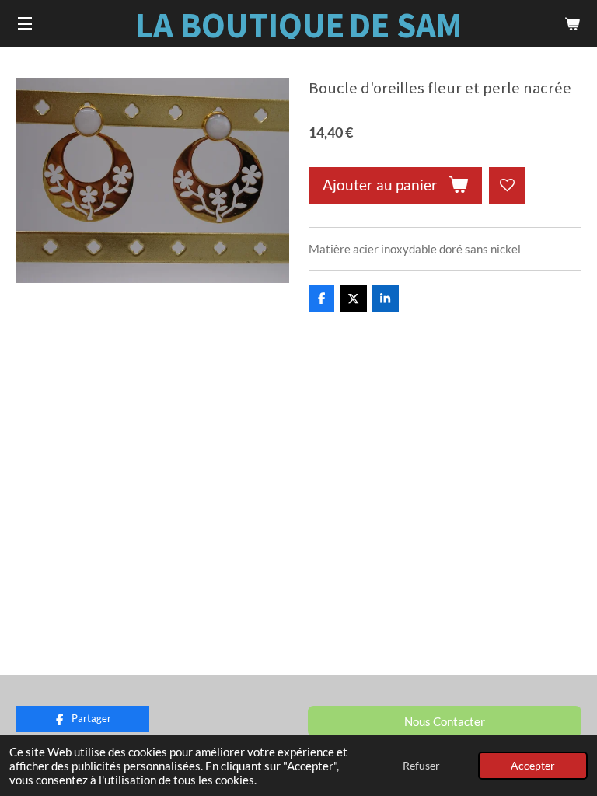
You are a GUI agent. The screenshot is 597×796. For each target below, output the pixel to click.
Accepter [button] (533, 765)
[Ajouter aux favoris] (507, 185)
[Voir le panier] (572, 23)
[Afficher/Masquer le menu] (25, 23)
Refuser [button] (421, 765)
